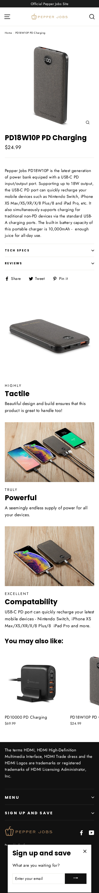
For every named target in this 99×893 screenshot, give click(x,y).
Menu (12, 797)
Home (8, 33)
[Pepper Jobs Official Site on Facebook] (81, 832)
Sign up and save (29, 813)
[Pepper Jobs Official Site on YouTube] (91, 832)
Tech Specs (17, 250)
